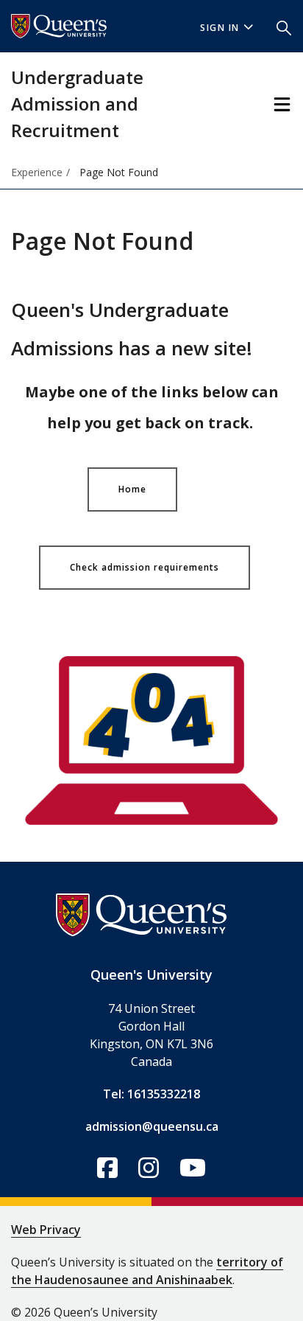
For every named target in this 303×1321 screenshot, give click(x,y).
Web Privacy (46, 1229)
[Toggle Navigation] (282, 104)
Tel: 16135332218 (151, 1094)
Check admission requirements (144, 567)
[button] (284, 26)
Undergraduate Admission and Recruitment (77, 103)
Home (132, 489)
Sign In (220, 27)
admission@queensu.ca (151, 1126)
